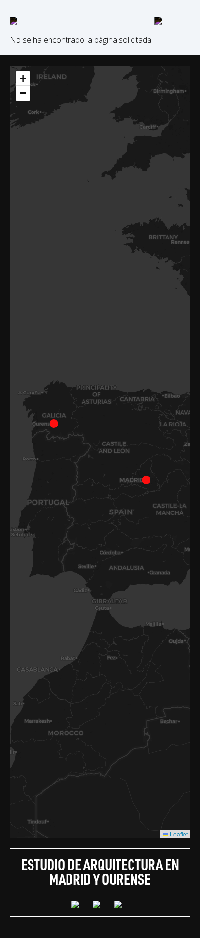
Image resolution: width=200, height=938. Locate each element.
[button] (146, 480)
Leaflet (178, 834)
